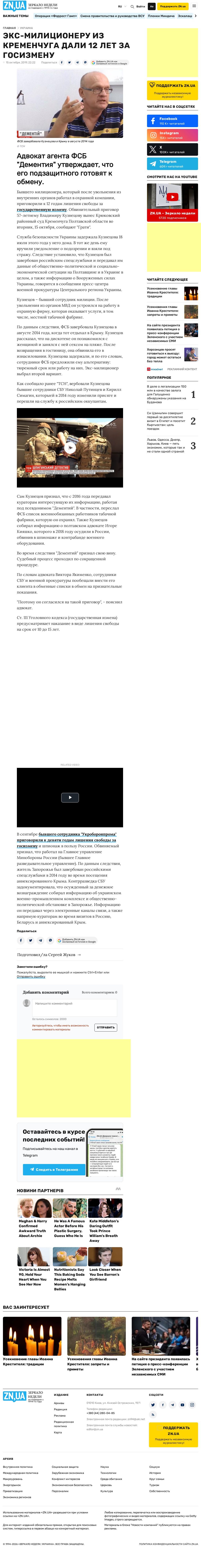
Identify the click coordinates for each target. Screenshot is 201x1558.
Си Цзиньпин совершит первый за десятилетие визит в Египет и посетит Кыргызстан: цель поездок (166, 421)
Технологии (108, 1473)
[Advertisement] (74, 1078)
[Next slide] (195, 16)
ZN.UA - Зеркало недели (172, 213)
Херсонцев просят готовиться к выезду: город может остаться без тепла (164, 355)
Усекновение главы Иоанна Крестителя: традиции (162, 292)
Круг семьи (156, 1479)
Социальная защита (65, 1467)
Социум (154, 1467)
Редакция (60, 1409)
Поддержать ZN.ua (173, 6)
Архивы (59, 1403)
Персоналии (60, 1491)
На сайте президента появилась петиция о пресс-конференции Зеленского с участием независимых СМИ (165, 333)
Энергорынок (12, 1485)
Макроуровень (12, 1479)
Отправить (106, 1027)
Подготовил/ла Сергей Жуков (46, 954)
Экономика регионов (17, 1497)
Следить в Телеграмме (57, 1170)
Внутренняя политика (18, 1467)
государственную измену (42, 209)
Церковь (106, 1485)
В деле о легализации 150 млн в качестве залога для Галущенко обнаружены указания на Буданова (166, 394)
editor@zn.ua (95, 1429)
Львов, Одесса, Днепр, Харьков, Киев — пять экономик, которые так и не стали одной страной (166, 445)
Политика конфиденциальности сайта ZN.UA (168, 1544)
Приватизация (13, 1491)
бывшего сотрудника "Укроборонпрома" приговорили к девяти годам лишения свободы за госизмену (67, 840)
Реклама (60, 1415)
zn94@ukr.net (136, 1419)
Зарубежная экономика (68, 1473)
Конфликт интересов (66, 1479)
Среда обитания (111, 1479)
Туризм (154, 1485)
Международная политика (20, 1473)
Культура (106, 1491)
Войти (140, 6)
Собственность (159, 1491)
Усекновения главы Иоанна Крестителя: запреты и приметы (162, 311)
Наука (104, 1467)
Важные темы (16, 16)
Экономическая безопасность (72, 1485)
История (155, 1473)
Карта (58, 1432)
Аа (151, 6)
